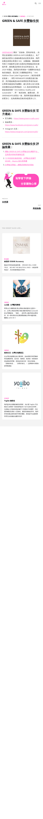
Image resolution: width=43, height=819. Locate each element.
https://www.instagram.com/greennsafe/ (21, 131)
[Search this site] (35, 3)
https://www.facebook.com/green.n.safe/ (21, 125)
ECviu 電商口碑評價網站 (11, 16)
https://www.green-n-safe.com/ (26, 118)
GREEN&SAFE (7, 52)
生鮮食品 (22, 16)
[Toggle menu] (39, 3)
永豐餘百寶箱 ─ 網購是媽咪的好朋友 (19, 165)
